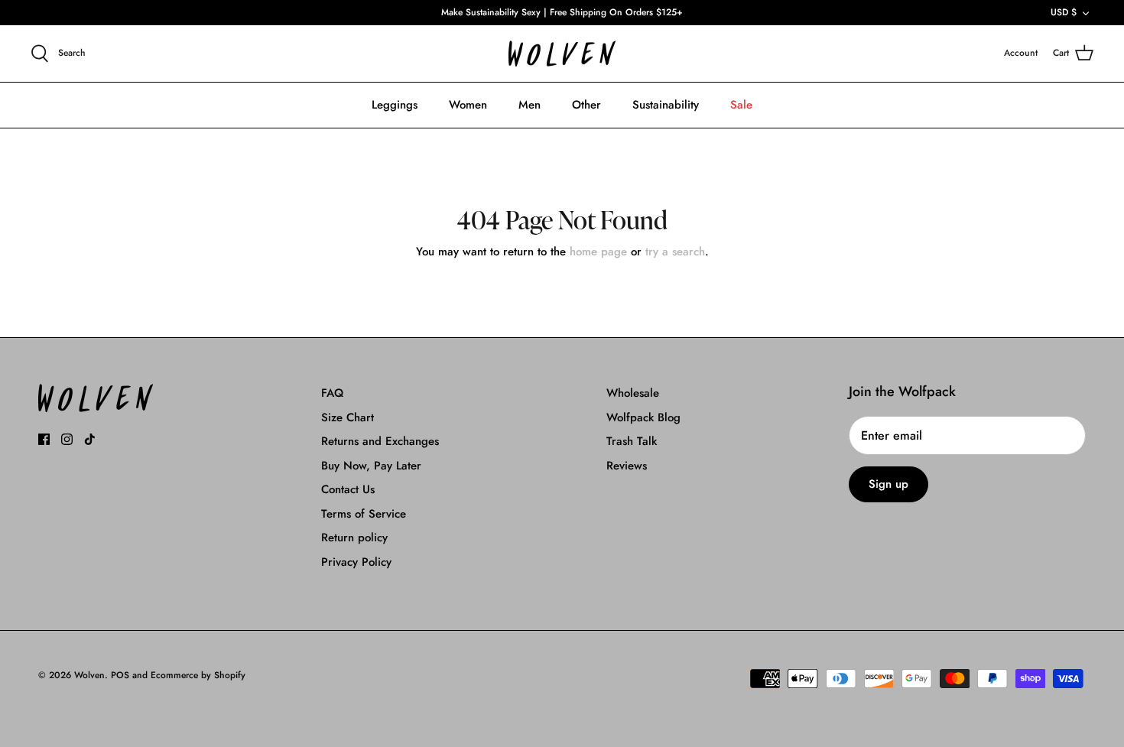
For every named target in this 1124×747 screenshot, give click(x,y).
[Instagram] (67, 439)
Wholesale (632, 393)
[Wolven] (562, 54)
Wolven (89, 675)
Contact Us (348, 489)
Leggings (394, 104)
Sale (741, 104)
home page (598, 251)
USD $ (1064, 12)
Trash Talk (631, 441)
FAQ (332, 393)
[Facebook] (44, 439)
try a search (675, 251)
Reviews (626, 465)
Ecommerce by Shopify (198, 675)
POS (120, 675)
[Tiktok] (90, 439)
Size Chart (347, 417)
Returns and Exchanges (380, 441)
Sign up (888, 484)
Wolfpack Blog (643, 417)
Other (586, 104)
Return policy (354, 537)
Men (529, 104)
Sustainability (665, 104)
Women (468, 104)
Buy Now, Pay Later (371, 465)
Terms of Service (363, 513)
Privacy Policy (356, 562)
